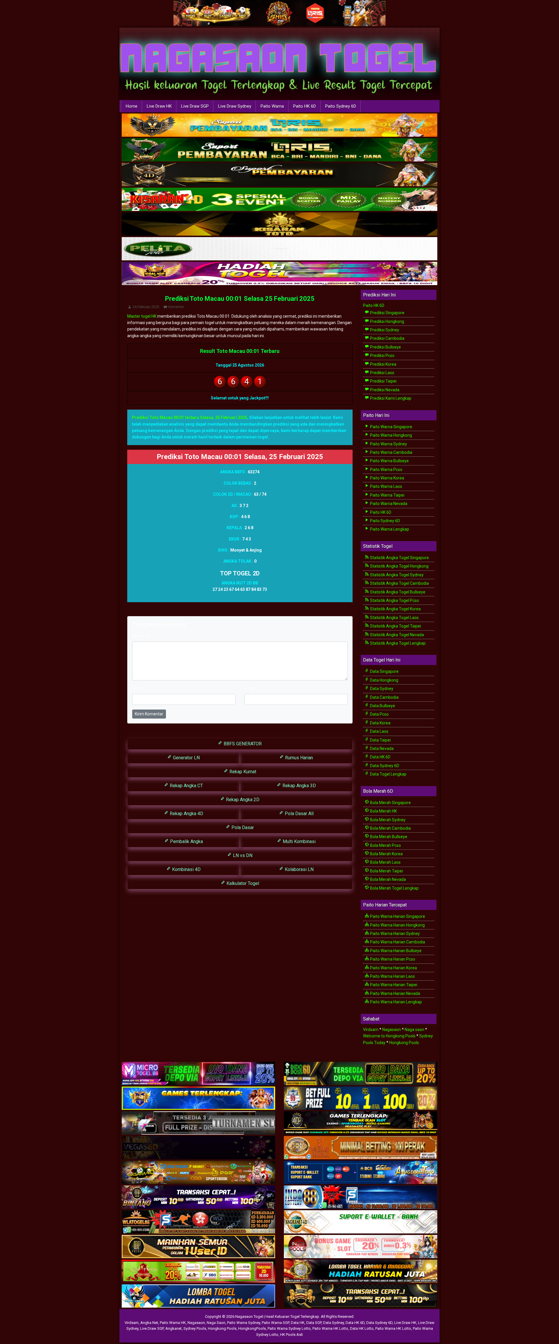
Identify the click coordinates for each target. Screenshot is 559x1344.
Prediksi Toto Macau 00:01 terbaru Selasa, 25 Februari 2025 (189, 417)
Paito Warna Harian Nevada (394, 993)
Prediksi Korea (382, 364)
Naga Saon (216, 1322)
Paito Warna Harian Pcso (392, 959)
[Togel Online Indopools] (360, 1247)
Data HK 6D (379, 757)
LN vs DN (242, 855)
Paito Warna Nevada (388, 503)
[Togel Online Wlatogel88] (198, 1222)
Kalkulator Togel (242, 883)
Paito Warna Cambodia (390, 452)
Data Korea (379, 723)
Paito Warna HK (173, 1322)
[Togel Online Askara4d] (198, 1172)
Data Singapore (384, 671)
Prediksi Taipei (383, 381)
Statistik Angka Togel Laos (394, 617)
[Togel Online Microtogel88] (198, 1073)
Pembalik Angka (186, 841)
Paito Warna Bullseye (389, 460)
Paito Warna (272, 106)
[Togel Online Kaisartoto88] (198, 1271)
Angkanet (173, 1328)
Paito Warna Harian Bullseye (395, 950)
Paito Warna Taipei (386, 495)
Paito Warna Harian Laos (392, 976)
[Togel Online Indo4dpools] (198, 1296)
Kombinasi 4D (186, 869)
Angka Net (149, 1322)
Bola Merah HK (383, 811)
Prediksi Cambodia (386, 338)
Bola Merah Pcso (385, 845)
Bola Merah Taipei (386, 871)
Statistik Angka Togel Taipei (395, 626)
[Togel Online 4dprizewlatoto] (198, 1247)
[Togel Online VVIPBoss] (279, 125)
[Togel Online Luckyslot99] (360, 1098)
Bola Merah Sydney (387, 819)
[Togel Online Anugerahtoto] (360, 1172)
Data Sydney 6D (384, 765)
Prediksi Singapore (386, 312)
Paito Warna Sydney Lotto (289, 1328)
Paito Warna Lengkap (389, 529)
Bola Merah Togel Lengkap (394, 888)
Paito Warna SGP (275, 1322)
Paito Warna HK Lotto (330, 1328)
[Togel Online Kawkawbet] (198, 1123)
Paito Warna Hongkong (390, 435)
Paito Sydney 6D (340, 106)
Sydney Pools (194, 1328)
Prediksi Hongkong (386, 321)
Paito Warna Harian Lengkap (395, 1002)
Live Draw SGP (195, 106)
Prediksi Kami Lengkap (390, 398)
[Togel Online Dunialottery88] (360, 1148)
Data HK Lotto (362, 1328)
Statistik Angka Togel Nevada (396, 634)
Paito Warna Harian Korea (393, 968)
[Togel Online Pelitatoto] (279, 249)
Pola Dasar (242, 827)
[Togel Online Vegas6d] (198, 1148)
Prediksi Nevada (384, 389)
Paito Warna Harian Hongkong (397, 925)
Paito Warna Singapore (390, 426)
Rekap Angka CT (186, 785)
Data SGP (313, 1322)
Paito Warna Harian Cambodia (397, 942)
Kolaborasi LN (299, 869)
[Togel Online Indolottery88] (360, 1197)
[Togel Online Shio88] (360, 1271)
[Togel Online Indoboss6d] (360, 1073)
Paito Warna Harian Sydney (394, 933)
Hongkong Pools (404, 1042)
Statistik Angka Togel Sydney (396, 575)
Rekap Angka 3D (298, 785)
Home (131, 106)
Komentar (176, 307)
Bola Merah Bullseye (388, 836)
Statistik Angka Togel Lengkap (397, 643)
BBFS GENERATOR (242, 743)
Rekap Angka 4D (186, 813)
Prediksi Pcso (382, 355)
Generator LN (186, 757)
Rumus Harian (298, 757)
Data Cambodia (384, 697)
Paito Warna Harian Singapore (397, 916)
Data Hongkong (383, 680)
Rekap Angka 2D (242, 799)
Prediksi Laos (381, 372)
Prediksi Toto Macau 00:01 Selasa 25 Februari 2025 (239, 298)
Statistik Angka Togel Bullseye (397, 592)
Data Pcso (379, 714)
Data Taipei (380, 740)
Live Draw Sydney (234, 106)
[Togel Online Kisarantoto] (279, 224)
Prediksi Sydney (384, 330)
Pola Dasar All (299, 813)
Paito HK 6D (304, 106)
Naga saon (414, 1029)
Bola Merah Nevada (387, 879)
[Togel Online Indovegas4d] (360, 1296)
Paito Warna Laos (385, 486)
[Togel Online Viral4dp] (279, 273)
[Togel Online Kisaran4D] (279, 199)
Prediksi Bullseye (385, 347)
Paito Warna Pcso (385, 469)
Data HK (298, 1322)
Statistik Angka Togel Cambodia (399, 583)
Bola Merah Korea (386, 853)
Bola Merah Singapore (390, 802)
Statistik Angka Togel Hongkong (399, 566)
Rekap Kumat (242, 771)
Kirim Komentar (149, 714)
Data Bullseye (382, 705)
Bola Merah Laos (385, 862)
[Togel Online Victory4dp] (198, 1098)
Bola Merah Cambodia (390, 828)
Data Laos (378, 731)
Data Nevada (381, 748)
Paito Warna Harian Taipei (393, 984)
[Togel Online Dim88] (279, 150)
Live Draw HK (159, 106)
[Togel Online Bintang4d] (198, 1197)
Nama (137, 688)
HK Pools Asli (291, 1334)
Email (249, 688)
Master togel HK (141, 316)
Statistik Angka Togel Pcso (394, 600)
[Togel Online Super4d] (279, 175)
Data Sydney (381, 688)
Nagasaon (391, 1029)
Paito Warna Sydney (388, 444)
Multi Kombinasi (299, 841)
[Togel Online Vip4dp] (360, 1123)
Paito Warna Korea (386, 478)
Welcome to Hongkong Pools (389, 1036)
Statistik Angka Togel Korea (395, 609)
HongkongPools (252, 1328)
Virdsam (370, 1029)
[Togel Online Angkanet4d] (360, 1222)
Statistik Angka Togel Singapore (399, 557)
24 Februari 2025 (145, 307)
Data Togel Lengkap (387, 774)
